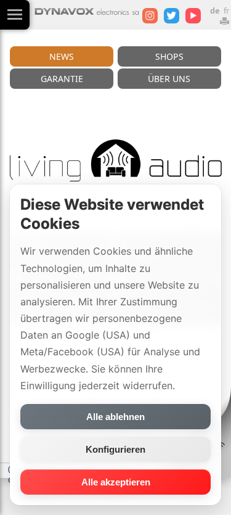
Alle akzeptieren (115, 482)
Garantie (62, 78)
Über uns (169, 78)
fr (226, 10)
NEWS (61, 56)
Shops (169, 56)
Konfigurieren (115, 449)
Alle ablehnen (115, 416)
